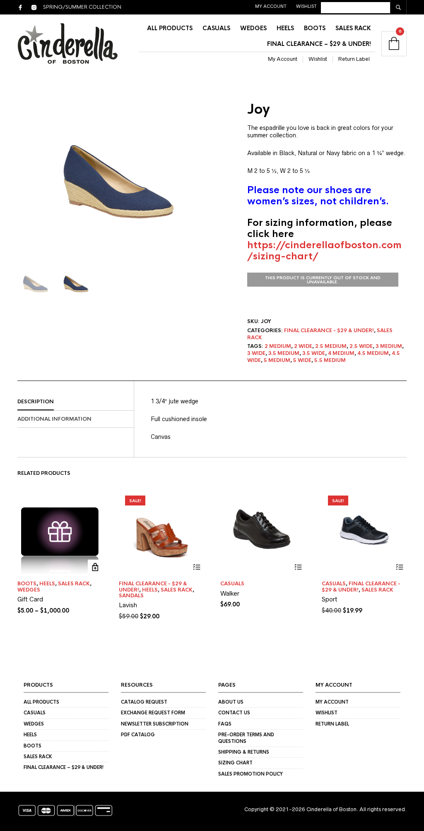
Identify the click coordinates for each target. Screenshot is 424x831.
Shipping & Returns (243, 752)
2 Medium (278, 346)
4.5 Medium (373, 353)
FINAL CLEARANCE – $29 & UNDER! (319, 44)
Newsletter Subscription (154, 724)
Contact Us (234, 713)
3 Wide (256, 353)
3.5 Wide (313, 353)
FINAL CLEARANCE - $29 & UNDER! (329, 330)
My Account (271, 6)
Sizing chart (235, 763)
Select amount (95, 567)
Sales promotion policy (250, 774)
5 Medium (277, 360)
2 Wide (303, 346)
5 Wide (302, 360)
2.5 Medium (331, 346)
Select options (196, 567)
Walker (229, 593)
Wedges (253, 28)
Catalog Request (144, 702)
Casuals (216, 28)
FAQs (224, 724)
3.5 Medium (283, 353)
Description (35, 401)
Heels (285, 28)
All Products (170, 28)
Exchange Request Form (153, 713)
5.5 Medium (330, 360)
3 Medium (389, 346)
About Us (230, 702)
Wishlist (306, 6)
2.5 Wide (361, 346)
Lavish (128, 604)
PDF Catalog (138, 735)
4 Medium (341, 353)
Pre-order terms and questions (246, 738)
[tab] (75, 402)
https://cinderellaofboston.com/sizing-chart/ (324, 250)
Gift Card (30, 599)
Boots (314, 28)
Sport (329, 599)
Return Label (354, 59)
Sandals (131, 595)
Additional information (54, 419)
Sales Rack (353, 28)
